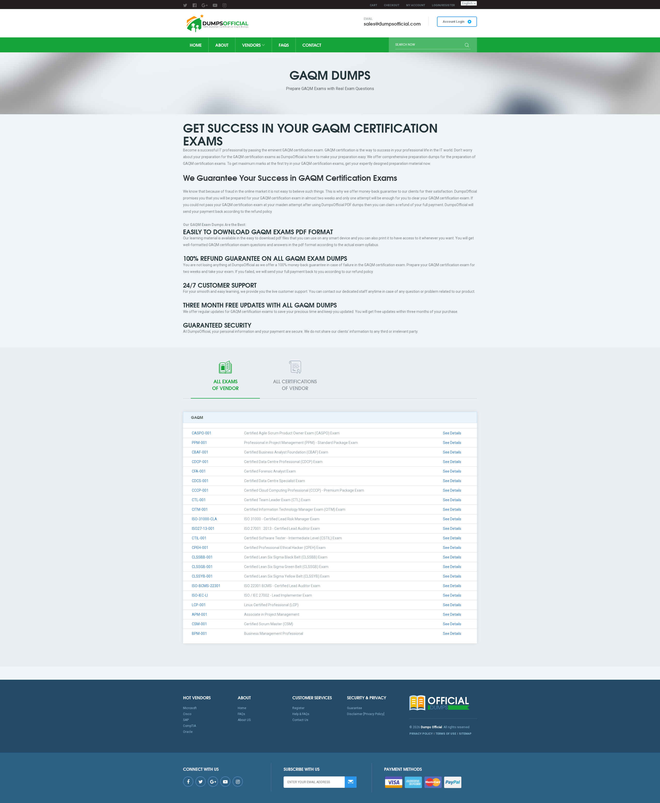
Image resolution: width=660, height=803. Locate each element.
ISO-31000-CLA (204, 519)
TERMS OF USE (445, 733)
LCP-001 (199, 605)
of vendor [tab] (225, 385)
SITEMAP (465, 733)
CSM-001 (199, 624)
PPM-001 (199, 443)
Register (298, 708)
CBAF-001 (200, 452)
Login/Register (443, 5)
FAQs (284, 45)
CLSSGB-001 (202, 567)
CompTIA (189, 726)
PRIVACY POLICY (421, 733)
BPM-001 (199, 633)
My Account (415, 5)
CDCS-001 (200, 481)
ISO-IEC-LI (200, 595)
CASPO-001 (201, 433)
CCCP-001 (200, 490)
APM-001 (199, 614)
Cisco (187, 714)
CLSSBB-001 (202, 557)
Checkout (391, 5)
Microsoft (190, 708)
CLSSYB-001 (202, 576)
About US (244, 720)
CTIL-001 (199, 538)
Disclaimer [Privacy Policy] (365, 714)
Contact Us (300, 720)
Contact (311, 45)
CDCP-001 (200, 462)
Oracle (188, 732)
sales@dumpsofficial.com (392, 23)
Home (196, 45)
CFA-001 (199, 471)
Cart (373, 5)
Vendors (252, 45)
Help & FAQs (300, 714)
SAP (186, 720)
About (221, 45)
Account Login (454, 21)
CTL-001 (199, 500)
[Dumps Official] (217, 23)
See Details (452, 433)
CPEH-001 (200, 548)
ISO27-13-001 (203, 528)
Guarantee (354, 708)
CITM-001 (200, 509)
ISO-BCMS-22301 (206, 586)
